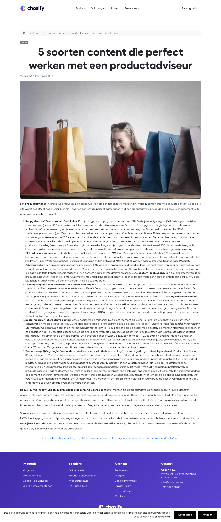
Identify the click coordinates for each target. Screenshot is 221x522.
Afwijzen (207, 515)
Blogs (36, 33)
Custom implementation (37, 486)
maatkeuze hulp (78, 481)
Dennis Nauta (60, 76)
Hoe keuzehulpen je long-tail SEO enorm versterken (77, 438)
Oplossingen (98, 8)
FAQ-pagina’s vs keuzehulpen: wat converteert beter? (142, 438)
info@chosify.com (172, 482)
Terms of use (123, 491)
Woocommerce (32, 475)
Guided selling (77, 470)
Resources (131, 8)
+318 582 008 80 (170, 487)
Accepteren (185, 515)
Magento (28, 470)
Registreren (121, 470)
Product (80, 8)
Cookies (120, 496)
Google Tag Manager (35, 481)
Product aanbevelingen (82, 475)
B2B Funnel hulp (78, 486)
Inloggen (171, 8)
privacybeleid (162, 517)
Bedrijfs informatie (126, 481)
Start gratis (189, 8)
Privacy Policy (123, 486)
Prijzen (115, 8)
